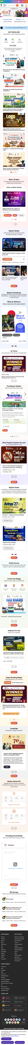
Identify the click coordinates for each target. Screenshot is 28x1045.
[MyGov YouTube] (14, 1020)
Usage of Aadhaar (5, 981)
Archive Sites (17, 960)
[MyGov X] (5, 1020)
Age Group (17, 957)
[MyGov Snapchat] (18, 1022)
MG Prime (3, 949)
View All (14, 172)
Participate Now (7, 520)
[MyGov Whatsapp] (7, 1022)
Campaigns (3, 951)
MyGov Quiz (8, 998)
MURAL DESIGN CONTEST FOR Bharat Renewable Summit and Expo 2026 (13, 109)
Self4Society (19, 1005)
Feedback (3, 970)
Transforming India (21, 997)
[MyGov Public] (12, 1022)
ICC (2, 985)
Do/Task (3, 938)
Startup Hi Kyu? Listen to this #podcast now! (13, 653)
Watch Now (6, 215)
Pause (25, 14)
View (7, 767)
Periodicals (3, 959)
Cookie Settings (14, 1036)
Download (8, 259)
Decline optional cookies (7, 1042)
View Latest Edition (7, 335)
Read (13, 215)
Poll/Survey (3, 944)
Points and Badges (5, 988)
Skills (16, 953)
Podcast (3, 955)
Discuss (2, 940)
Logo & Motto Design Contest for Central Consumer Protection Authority (14, 129)
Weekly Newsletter (19, 948)
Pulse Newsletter (18, 944)
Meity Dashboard (18, 949)
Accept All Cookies (20, 1042)
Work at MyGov (18, 940)
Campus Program (8, 1009)
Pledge (2, 953)
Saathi (22, 1009)
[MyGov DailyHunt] (10, 1022)
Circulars (16, 942)
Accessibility (22, 2)
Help (2, 972)
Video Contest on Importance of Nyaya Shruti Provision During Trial (13, 169)
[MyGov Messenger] (19, 1020)
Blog (2, 942)
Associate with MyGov (19, 938)
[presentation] (3, 12)
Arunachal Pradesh (14, 822)
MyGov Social (4, 986)
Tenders (16, 946)
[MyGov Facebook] (8, 1020)
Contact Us (3, 966)
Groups (2, 937)
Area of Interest (18, 955)
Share (23, 259)
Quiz (2, 948)
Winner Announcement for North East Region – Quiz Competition (14, 377)
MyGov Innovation (7, 1001)
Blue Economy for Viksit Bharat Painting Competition (14, 70)
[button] (12, 219)
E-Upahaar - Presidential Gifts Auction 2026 (13, 149)
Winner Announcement (17, 682)
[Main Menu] (22, 5)
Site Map (3, 977)
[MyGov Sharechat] (15, 1022)
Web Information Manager (7, 983)
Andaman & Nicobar (14, 805)
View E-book (16, 335)
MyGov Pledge (20, 1001)
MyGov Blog (7, 1005)
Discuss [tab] (12, 42)
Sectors (16, 951)
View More (14, 884)
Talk (2, 946)
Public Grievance (4, 975)
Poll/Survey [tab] (19, 42)
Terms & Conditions (5, 979)
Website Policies (4, 990)
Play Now (5, 422)
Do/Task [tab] (6, 42)
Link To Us (3, 974)
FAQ (2, 968)
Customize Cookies (6, 1039)
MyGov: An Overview (19, 937)
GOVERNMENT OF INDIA (2, 1)
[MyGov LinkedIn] (17, 1020)
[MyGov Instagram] (11, 1020)
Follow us (25, 1)
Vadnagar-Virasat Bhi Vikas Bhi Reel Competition (12, 90)
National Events (18, 959)
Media (2, 957)
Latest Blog (7, 682)
